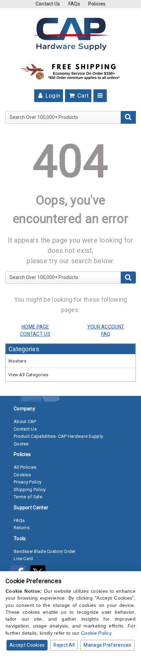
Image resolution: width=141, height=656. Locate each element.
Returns (21, 527)
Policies (96, 4)
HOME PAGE (35, 327)
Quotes (21, 443)
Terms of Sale (28, 496)
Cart (82, 95)
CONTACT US (35, 334)
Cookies (22, 474)
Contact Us (48, 4)
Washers (17, 361)
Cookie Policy (96, 633)
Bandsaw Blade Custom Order (45, 551)
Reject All (64, 645)
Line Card (23, 558)
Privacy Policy (27, 482)
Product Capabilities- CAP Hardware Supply (58, 436)
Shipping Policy (30, 489)
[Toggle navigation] (100, 95)
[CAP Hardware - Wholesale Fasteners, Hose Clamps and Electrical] (70, 33)
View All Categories (28, 374)
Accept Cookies (27, 645)
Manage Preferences (107, 645)
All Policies (25, 467)
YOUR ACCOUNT (106, 327)
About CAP (25, 421)
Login (52, 95)
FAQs (74, 4)
